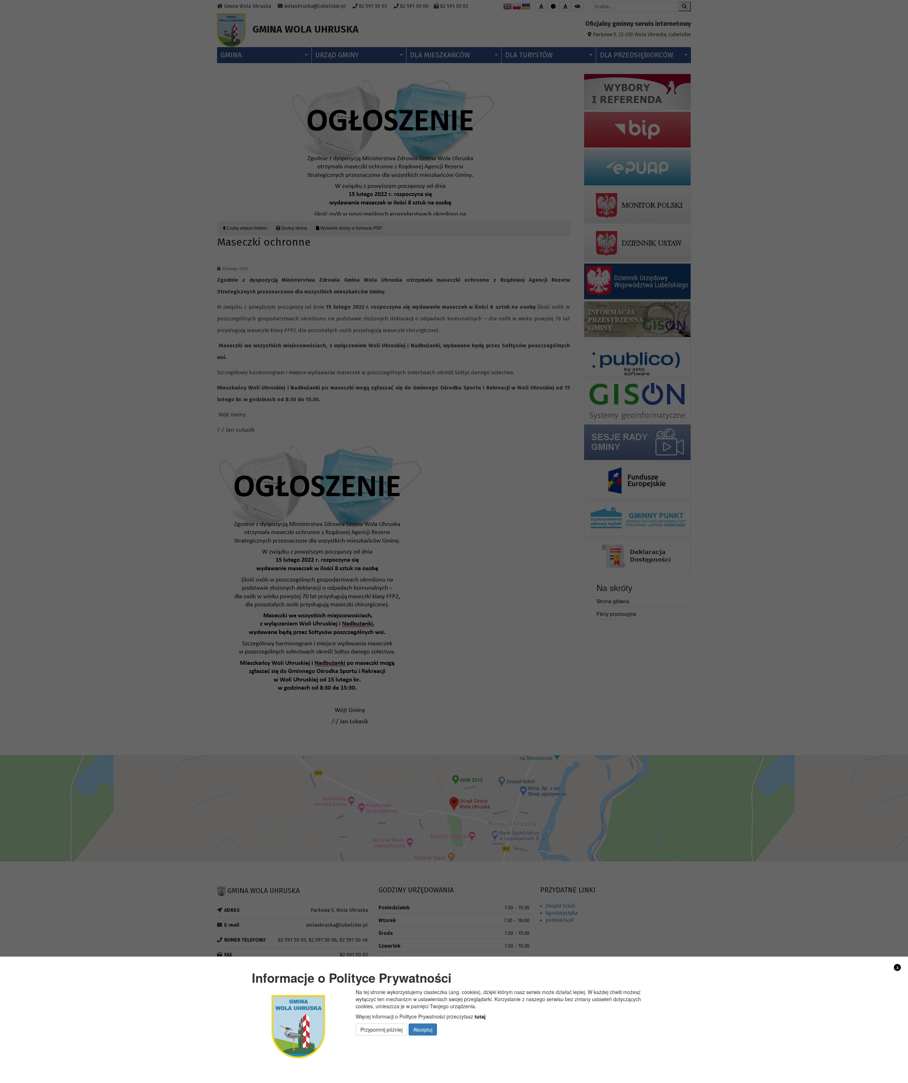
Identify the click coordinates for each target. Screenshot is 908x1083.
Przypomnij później (381, 1029)
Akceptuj (422, 1029)
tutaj (480, 1016)
